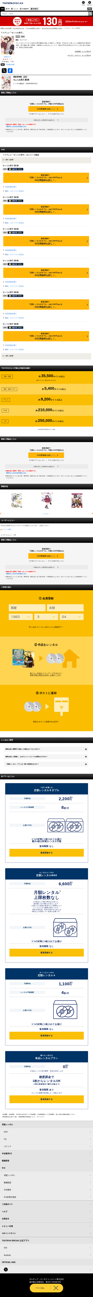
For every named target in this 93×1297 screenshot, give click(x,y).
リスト (83, 5)
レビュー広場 (7, 1226)
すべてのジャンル (18, 28)
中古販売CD (25, 9)
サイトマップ (40, 1117)
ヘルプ (4, 1211)
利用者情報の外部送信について (26, 1117)
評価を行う (7, 57)
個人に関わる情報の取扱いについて (65, 1114)
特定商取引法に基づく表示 (9, 1117)
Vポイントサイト (9, 1233)
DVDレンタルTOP (6, 28)
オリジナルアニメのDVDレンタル (52, 28)
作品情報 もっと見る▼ (83, 51)
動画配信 (35, 9)
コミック (15, 9)
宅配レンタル (9, 1175)
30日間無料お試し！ (46, 109)
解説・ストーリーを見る (14, 191)
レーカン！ (46, 514)
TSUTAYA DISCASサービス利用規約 (26, 1114)
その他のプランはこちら (37, 114)
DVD (2, 9)
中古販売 (7, 1189)
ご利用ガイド (7, 1204)
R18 (90, 8)
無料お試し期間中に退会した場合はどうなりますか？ (22, 749)
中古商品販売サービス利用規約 (45, 1114)
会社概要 (4, 1114)
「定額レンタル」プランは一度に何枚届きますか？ (22, 764)
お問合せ (5, 1218)
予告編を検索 (10, 64)
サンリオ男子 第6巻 (21, 80)
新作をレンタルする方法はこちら (16, 126)
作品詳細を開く (11, 187)
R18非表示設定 (10, 1197)
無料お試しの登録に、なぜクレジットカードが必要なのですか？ (26, 756)
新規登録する (47, 853)
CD (8, 9)
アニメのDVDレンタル (33, 28)
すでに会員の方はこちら (56, 114)
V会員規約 (11, 1114)
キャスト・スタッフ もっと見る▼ (79, 55)
